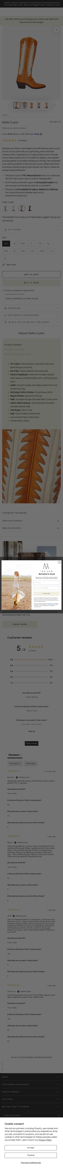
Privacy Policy (45, 1140)
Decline (30, 1155)
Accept (30, 1148)
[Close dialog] (59, 562)
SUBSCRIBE (46, 593)
